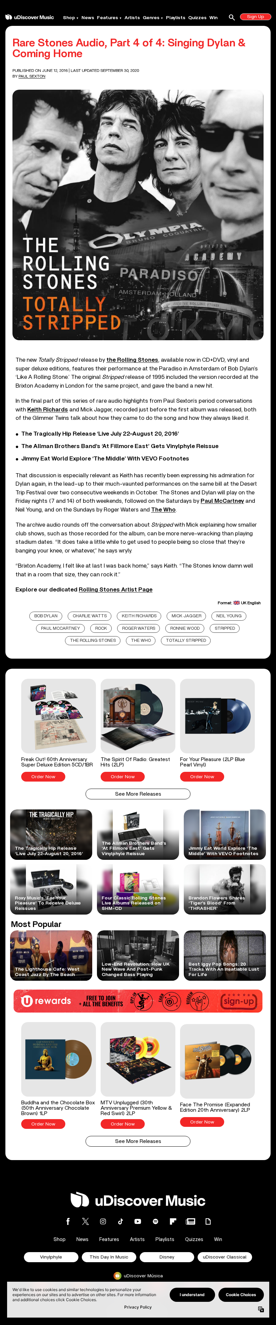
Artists (132, 17)
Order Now (43, 777)
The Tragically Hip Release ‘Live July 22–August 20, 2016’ (100, 434)
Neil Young (229, 616)
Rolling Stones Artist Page (115, 589)
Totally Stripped (186, 640)
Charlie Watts (90, 616)
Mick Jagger (186, 616)
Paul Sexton (32, 76)
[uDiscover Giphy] (208, 1221)
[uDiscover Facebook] (68, 1221)
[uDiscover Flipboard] (173, 1221)
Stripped (225, 628)
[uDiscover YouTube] (138, 1221)
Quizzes (197, 17)
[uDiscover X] (85, 1221)
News (87, 17)
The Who (141, 640)
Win (213, 17)
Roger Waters (138, 628)
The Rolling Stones (93, 640)
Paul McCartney (60, 628)
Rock (101, 628)
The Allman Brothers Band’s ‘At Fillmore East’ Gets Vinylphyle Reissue (119, 446)
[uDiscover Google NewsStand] (190, 1221)
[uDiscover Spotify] (155, 1221)
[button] (58, 730)
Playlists (175, 17)
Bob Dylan (46, 616)
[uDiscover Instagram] (103, 1221)
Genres (151, 17)
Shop (69, 17)
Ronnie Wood (185, 628)
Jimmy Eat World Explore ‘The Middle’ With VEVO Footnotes (105, 459)
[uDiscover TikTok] (120, 1221)
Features (107, 17)
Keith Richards (139, 616)
